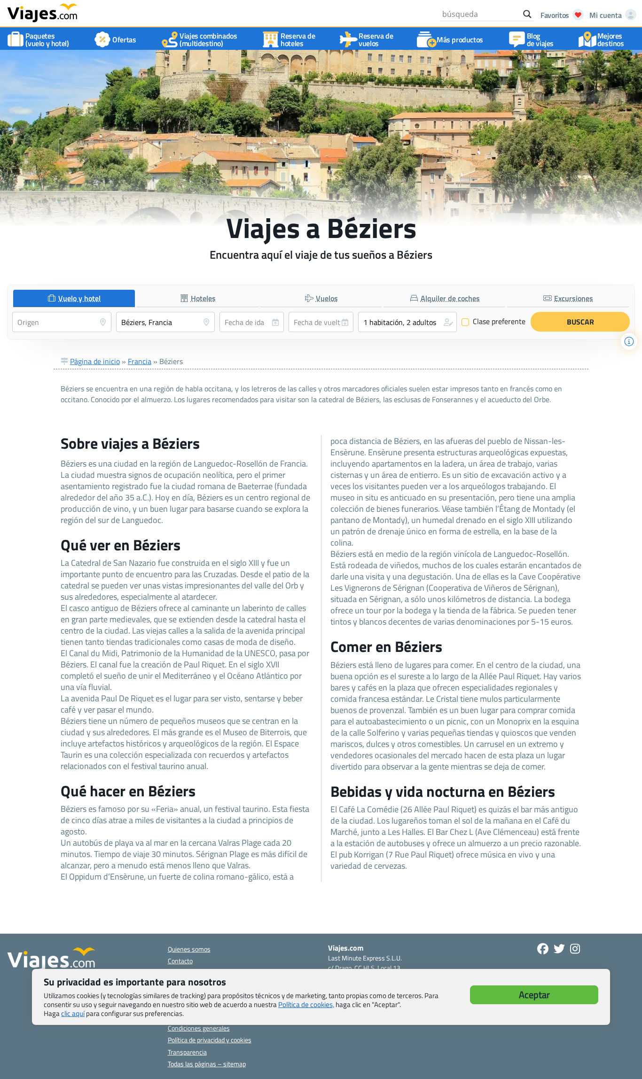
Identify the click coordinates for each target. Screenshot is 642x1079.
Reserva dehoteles (298, 39)
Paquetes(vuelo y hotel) (47, 39)
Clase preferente (493, 321)
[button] (407, 322)
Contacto (180, 961)
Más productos (460, 39)
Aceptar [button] (534, 994)
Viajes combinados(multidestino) (208, 39)
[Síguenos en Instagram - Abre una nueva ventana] (575, 949)
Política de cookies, (306, 1004)
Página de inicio (95, 361)
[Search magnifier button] (527, 14)
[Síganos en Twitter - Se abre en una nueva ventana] (559, 949)
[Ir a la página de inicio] (42, 12)
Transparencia (187, 1052)
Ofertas (124, 39)
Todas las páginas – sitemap (207, 1064)
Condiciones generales (199, 1028)
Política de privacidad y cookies (209, 1040)
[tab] (74, 298)
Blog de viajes (540, 39)
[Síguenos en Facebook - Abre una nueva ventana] (543, 949)
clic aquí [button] (73, 1013)
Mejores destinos (610, 39)
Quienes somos (189, 949)
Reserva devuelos (376, 39)
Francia (139, 361)
